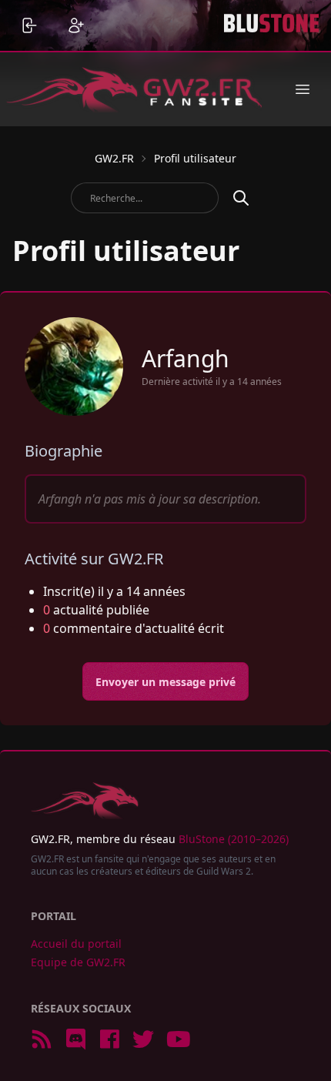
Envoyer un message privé (165, 681)
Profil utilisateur (195, 158)
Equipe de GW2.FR (78, 962)
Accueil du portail (76, 943)
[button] (302, 89)
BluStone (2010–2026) (234, 839)
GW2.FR (114, 158)
